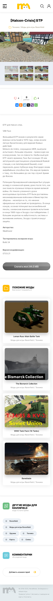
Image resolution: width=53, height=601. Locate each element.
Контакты (27, 597)
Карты (12, 539)
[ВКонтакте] (17, 105)
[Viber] (32, 105)
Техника (15, 27)
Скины (28, 539)
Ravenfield (14, 521)
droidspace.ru (43, 589)
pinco (28, 594)
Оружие (13, 533)
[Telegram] (24, 105)
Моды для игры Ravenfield (32, 27)
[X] (28, 105)
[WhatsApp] (36, 105)
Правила (22, 594)
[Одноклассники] (20, 105)
